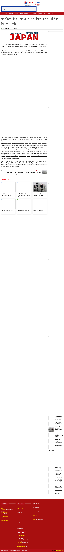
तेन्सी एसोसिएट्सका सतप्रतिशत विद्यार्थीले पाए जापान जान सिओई (58, 480)
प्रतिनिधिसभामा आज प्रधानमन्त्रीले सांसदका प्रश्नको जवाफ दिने (7, 194)
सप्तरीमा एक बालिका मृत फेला (39, 210)
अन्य (52, 13)
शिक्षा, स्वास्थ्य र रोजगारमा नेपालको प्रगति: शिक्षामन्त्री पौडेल (58, 486)
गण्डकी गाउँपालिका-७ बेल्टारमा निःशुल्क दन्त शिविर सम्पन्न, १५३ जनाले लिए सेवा (24, 195)
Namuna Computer (59, 550)
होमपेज (6, 13)
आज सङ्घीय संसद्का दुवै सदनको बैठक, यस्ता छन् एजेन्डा (7, 211)
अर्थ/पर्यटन (21, 13)
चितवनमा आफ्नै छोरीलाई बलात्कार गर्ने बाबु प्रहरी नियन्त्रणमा (23, 211)
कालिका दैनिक (6, 28)
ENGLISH (48, 13)
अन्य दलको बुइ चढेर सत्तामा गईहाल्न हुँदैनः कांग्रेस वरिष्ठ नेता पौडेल (58, 469)
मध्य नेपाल (16, 13)
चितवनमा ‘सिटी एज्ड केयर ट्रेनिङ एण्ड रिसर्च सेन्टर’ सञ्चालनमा (58, 492)
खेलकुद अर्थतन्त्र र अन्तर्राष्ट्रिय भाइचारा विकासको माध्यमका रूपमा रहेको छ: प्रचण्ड (58, 475)
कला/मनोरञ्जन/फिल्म (42, 13)
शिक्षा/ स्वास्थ (26, 13)
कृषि (30, 13)
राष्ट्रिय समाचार (11, 13)
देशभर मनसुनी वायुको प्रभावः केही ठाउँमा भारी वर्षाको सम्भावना (39, 194)
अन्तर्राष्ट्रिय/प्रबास (35, 13)
